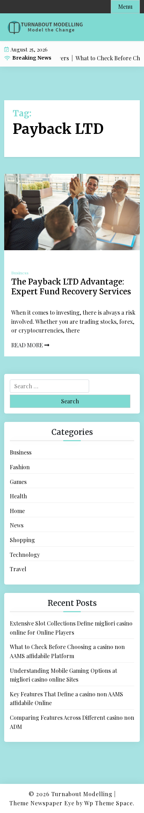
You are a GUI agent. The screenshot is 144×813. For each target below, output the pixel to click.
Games (18, 481)
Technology (25, 554)
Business (20, 272)
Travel (18, 569)
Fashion (20, 467)
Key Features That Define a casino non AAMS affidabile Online (66, 698)
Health (18, 496)
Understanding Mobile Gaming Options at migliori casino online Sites (63, 675)
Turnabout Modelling (82, 794)
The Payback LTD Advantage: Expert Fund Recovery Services (71, 287)
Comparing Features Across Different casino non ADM (72, 722)
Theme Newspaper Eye (41, 803)
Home (17, 510)
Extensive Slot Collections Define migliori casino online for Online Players (71, 628)
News (16, 525)
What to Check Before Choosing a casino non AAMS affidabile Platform (67, 651)
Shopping (22, 540)
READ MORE (27, 345)
